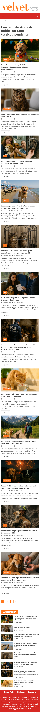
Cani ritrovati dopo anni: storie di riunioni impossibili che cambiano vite (26, 635)
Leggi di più (5, 85)
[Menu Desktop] (3, 16)
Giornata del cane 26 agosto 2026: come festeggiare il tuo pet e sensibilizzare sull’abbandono (15, 67)
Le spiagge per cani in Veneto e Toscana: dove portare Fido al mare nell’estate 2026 (26, 645)
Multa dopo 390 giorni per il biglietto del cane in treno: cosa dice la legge (26, 663)
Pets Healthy (6, 109)
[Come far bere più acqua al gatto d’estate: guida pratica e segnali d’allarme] (20, 379)
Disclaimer (21, 692)
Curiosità (5, 59)
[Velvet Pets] (20, 6)
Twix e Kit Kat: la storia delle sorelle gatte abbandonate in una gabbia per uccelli (25, 654)
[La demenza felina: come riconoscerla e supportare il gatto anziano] (20, 99)
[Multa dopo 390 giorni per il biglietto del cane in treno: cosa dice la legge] (20, 283)
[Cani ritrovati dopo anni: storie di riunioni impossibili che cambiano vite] (20, 147)
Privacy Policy (9, 692)
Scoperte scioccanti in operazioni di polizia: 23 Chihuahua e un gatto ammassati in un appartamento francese (18, 347)
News (4, 292)
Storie (4, 156)
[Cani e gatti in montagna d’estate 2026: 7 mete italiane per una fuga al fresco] (20, 427)
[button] (37, 16)
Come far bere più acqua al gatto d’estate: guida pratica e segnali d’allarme (24, 682)
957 (21, 602)
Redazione (32, 692)
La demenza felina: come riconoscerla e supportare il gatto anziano (26, 627)
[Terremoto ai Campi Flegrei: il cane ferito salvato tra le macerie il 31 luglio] (20, 516)
